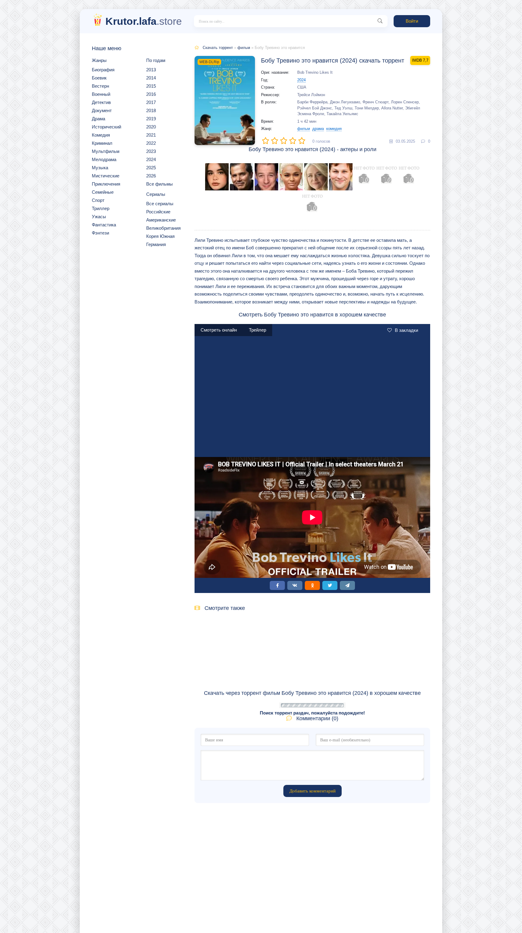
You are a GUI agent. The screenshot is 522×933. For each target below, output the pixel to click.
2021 (151, 135)
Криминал (102, 143)
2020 (151, 126)
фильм (243, 47)
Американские (161, 219)
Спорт (98, 200)
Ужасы (99, 216)
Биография (103, 69)
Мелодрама (104, 159)
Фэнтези (100, 232)
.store (143, 21)
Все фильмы (159, 183)
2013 (151, 69)
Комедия (101, 135)
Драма (98, 118)
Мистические (105, 175)
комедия (334, 128)
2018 (151, 110)
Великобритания (163, 228)
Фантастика (104, 224)
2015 (151, 86)
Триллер (100, 208)
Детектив (101, 102)
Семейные (103, 192)
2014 (151, 77)
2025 (151, 167)
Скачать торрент (218, 47)
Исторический (106, 126)
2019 (151, 118)
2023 (151, 151)
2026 (151, 175)
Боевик (99, 77)
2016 (151, 94)
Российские (158, 211)
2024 (151, 159)
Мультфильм (105, 151)
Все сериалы (159, 203)
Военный (101, 94)
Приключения (106, 183)
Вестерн (100, 86)
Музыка (100, 167)
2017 (151, 102)
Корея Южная (160, 236)
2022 (151, 143)
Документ (102, 110)
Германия (156, 244)
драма (318, 128)
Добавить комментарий (312, 791)
